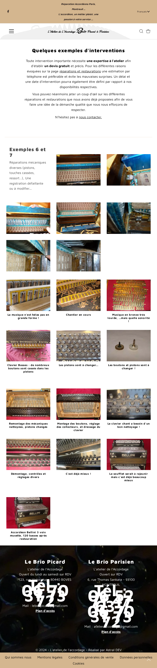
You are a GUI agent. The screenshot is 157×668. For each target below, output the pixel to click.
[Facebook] (8, 12)
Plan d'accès (45, 611)
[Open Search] (141, 31)
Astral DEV (114, 650)
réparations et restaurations (80, 71)
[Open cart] (148, 31)
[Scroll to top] (149, 660)
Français (142, 11)
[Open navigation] (23, 31)
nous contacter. (90, 117)
